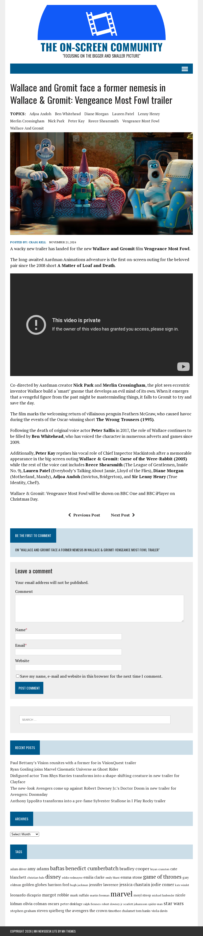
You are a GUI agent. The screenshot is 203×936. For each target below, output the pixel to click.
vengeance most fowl (140, 120)
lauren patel (123, 113)
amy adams (38, 868)
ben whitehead (68, 113)
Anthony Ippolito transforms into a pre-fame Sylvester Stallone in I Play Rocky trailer (88, 800)
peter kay (76, 120)
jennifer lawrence (103, 884)
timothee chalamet (121, 911)
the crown (98, 910)
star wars (174, 903)
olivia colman (35, 903)
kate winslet (182, 885)
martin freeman (99, 895)
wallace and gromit (27, 128)
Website (22, 660)
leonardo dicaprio (25, 894)
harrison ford (58, 884)
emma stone (131, 877)
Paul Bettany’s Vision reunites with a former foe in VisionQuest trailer (73, 762)
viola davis (160, 910)
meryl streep (142, 895)
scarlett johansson (135, 904)
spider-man (155, 904)
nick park (56, 120)
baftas (57, 868)
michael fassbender (163, 895)
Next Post (120, 515)
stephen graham (23, 910)
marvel (121, 893)
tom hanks (143, 911)
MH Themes (69, 931)
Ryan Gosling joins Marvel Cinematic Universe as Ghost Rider (64, 769)
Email (20, 645)
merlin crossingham (27, 120)
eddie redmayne (72, 877)
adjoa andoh (40, 113)
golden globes (34, 884)
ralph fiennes (92, 904)
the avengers (76, 910)
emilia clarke (93, 877)
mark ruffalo (79, 895)
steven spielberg (50, 910)
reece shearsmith (103, 120)
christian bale (35, 877)
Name (20, 629)
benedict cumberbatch (92, 868)
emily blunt (112, 877)
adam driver (18, 869)
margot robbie (55, 895)
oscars (53, 903)
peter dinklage (71, 904)
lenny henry (149, 113)
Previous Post (86, 515)
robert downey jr (112, 904)
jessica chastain (134, 884)
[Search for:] (95, 719)
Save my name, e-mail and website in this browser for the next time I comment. (91, 676)
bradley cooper (134, 868)
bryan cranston (159, 869)
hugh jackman (79, 885)
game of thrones (162, 876)
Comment (24, 591)
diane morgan (96, 113)
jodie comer (162, 884)
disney (53, 876)
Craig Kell (37, 242)
